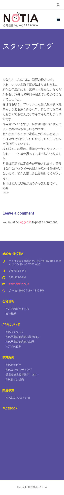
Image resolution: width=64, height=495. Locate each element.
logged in (25, 222)
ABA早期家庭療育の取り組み (23, 336)
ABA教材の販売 (15, 379)
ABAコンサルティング (19, 369)
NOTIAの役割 (13, 346)
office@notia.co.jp (19, 284)
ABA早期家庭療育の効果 (20, 341)
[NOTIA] (20, 19)
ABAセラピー (13, 364)
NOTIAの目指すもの (17, 308)
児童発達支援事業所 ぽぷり (23, 374)
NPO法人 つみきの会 (18, 397)
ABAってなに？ (15, 331)
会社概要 (11, 313)
